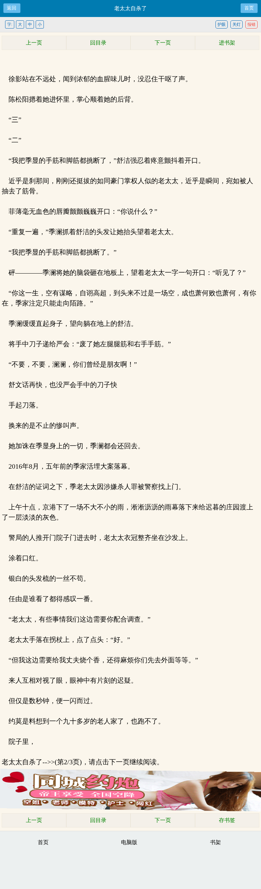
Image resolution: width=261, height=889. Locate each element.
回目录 (98, 43)
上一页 (34, 43)
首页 (249, 8)
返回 (11, 8)
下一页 (163, 43)
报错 (251, 24)
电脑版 (129, 842)
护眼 (222, 24)
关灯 (236, 24)
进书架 (227, 43)
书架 (215, 842)
